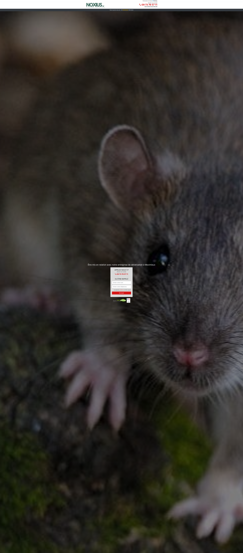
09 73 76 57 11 (149, 4)
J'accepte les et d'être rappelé (122, 289)
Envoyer (121, 293)
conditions (121, 289)
